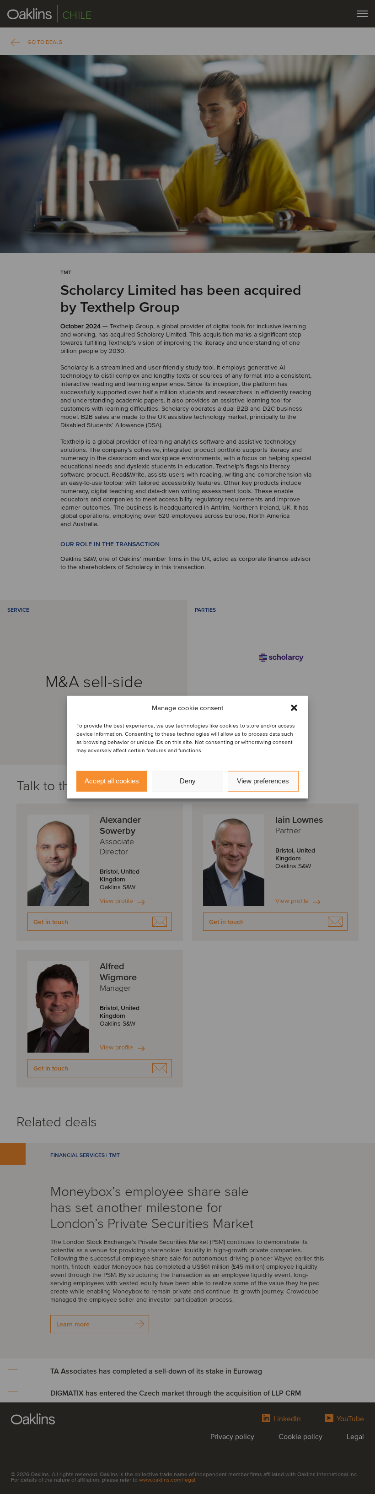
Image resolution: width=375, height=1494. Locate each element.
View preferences (263, 781)
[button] (294, 707)
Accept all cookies (112, 781)
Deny (188, 781)
